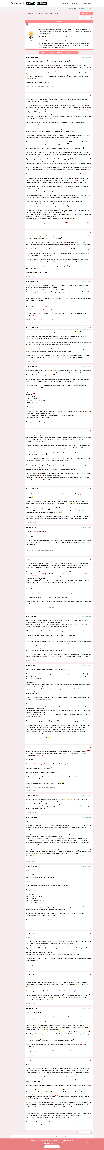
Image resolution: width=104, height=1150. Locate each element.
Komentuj (84, 57)
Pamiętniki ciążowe (29, 13)
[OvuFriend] (17, 4)
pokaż (34, 90)
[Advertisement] (17, 31)
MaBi (31, 40)
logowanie (90, 8)
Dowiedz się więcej (55, 1143)
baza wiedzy (75, 3)
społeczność (87, 3)
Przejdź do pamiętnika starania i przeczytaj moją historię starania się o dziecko (59, 52)
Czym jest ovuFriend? (71, 8)
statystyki (64, 3)
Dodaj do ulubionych (86, 13)
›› (91, 17)
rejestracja (82, 8)
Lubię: (88, 57)
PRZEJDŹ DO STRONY (52, 1147)
